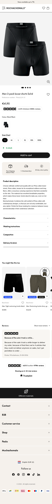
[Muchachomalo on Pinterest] (18, 474)
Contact (6, 405)
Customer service (11, 423)
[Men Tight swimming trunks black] (14, 283)
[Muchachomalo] (16, 8)
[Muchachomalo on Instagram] (23, 474)
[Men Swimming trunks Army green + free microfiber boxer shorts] (38, 283)
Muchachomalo (10, 450)
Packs (5, 441)
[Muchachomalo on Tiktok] (33, 474)
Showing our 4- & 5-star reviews (26, 371)
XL (25, 140)
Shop (4, 432)
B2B (4, 414)
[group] (26, 344)
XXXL (39, 140)
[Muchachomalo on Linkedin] (38, 474)
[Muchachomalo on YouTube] (28, 474)
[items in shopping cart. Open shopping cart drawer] (48, 8)
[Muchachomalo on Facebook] (13, 474)
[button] (4, 8)
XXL (31, 140)
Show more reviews (41, 326)
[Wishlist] (44, 8)
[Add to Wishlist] (48, 94)
